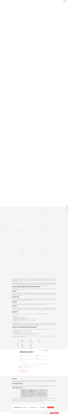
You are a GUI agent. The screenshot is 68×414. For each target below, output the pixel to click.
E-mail (20, 358)
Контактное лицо (37, 358)
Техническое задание (43, 350)
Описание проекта (22, 361)
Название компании (37, 355)
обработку (26, 366)
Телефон (21, 355)
